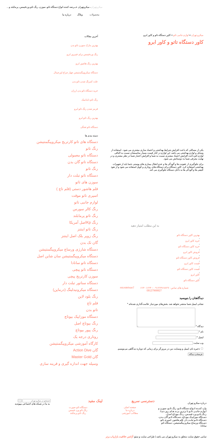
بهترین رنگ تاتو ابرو (88, 118)
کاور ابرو (195, 274)
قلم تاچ (92, 303)
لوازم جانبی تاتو (181, 35)
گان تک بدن (89, 242)
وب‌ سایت (198, 343)
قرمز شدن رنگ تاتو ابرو (86, 109)
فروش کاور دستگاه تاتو (188, 257)
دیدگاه (199, 326)
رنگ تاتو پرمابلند (85, 216)
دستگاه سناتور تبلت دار (80, 283)
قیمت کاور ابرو (192, 263)
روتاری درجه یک (85, 337)
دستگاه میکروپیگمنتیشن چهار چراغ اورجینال (76, 72)
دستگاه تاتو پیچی (85, 269)
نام (201, 331)
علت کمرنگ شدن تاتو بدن (85, 81)
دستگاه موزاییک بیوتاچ (81, 316)
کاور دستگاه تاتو (192, 280)
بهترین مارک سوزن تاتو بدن (84, 45)
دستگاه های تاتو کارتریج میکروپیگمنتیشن (67, 142)
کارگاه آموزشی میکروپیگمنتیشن (73, 343)
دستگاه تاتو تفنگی (89, 127)
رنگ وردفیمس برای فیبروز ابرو (82, 54)
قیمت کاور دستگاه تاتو (188, 269)
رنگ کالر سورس (85, 209)
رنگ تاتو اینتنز (87, 229)
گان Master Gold (85, 357)
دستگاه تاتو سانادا (84, 263)
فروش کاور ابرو (191, 252)
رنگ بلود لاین (88, 296)
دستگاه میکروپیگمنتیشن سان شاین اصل (67, 256)
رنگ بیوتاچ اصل (86, 323)
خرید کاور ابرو (192, 240)
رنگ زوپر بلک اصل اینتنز (79, 236)
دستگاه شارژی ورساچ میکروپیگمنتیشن (68, 249)
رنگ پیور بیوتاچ (86, 330)
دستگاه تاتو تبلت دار (82, 175)
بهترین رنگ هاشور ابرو (87, 63)
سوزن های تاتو (86, 182)
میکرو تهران (197, 35)
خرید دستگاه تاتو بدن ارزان (84, 90)
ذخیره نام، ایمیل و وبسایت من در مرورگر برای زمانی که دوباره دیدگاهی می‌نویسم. (158, 348)
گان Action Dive (85, 350)
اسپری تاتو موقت (85, 195)
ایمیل (200, 337)
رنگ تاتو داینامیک (89, 99)
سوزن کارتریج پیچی (83, 276)
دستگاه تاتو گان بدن (83, 162)
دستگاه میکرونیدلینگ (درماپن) (75, 290)
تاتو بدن (92, 310)
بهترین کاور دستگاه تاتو (188, 235)
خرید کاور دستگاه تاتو (189, 246)
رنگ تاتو (92, 148)
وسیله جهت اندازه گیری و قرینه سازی (69, 363)
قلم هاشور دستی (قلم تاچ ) (77, 189)
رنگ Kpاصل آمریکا (83, 222)
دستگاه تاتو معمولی (83, 155)
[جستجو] (20, 400)
